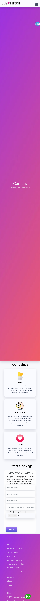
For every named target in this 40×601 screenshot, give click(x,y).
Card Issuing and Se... (15, 564)
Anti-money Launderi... (16, 572)
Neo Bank (11, 556)
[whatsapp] (28, 596)
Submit (11, 529)
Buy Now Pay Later (15, 560)
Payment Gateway (14, 548)
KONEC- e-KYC (13, 568)
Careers (10, 585)
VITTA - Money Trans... (16, 597)
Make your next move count (20, 187)
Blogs (9, 581)
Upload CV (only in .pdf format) (16, 512)
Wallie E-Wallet (13, 552)
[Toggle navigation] (36, 3)
